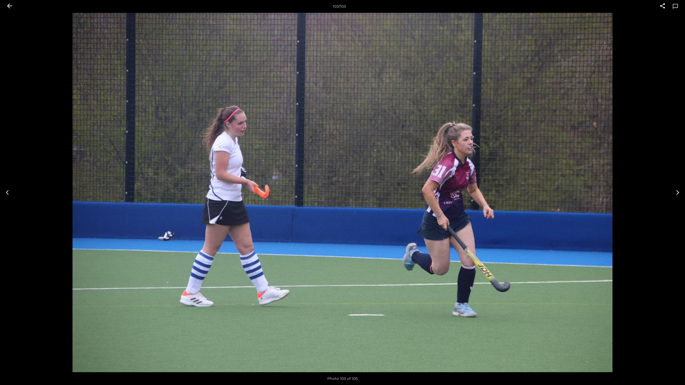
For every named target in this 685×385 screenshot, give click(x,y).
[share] (662, 6)
